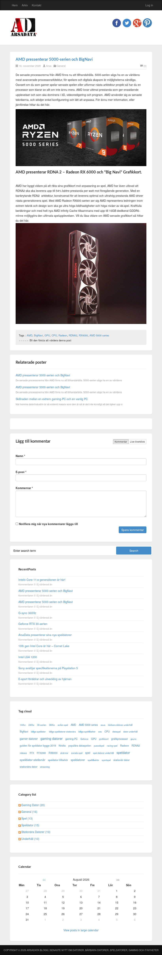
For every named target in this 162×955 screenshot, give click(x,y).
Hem (15, 5)
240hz (31, 724)
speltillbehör (93, 760)
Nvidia (62, 745)
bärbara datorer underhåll (120, 724)
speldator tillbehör (58, 760)
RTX (32, 752)
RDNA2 (73, 335)
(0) (144, 66)
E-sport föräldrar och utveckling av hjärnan (45, 679)
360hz (52, 724)
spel (87, 753)
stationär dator (121, 760)
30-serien (41, 724)
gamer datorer (29, 739)
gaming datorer (51, 738)
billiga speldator (38, 731)
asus (103, 724)
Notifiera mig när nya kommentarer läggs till (48, 524)
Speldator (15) (30, 825)
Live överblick (137, 441)
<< (44, 879)
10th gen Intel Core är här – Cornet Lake (43, 646)
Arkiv (25, 5)
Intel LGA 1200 (27, 657)
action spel (63, 724)
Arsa (48, 66)
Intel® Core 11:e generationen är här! (41, 580)
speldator (123, 752)
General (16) (29, 812)
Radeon (62, 335)
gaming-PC (71, 739)
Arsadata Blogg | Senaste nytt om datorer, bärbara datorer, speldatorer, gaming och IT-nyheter (93, 950)
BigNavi (38, 335)
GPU (47, 335)
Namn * (20, 456)
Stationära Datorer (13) (35, 832)
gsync (134, 738)
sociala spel (76, 752)
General (61, 66)
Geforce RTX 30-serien (32, 624)
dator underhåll (130, 731)
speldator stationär (32, 759)
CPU (54, 335)
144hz (23, 724)
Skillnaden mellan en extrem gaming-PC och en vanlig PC (52, 399)
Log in (149, 5)
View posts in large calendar (81, 930)
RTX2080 (41, 752)
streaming (45, 766)
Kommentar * (24, 488)
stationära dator (28, 767)
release (23, 752)
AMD (29, 335)
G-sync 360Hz (27, 613)
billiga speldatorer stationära (62, 731)
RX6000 (83, 335)
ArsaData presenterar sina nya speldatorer (45, 635)
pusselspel (99, 745)
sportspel (106, 760)
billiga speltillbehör (86, 731)
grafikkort (103, 738)
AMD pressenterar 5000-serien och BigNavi (54, 60)
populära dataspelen (79, 745)
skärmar (64, 752)
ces (100, 731)
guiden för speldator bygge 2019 (38, 745)
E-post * (21, 472)
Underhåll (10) (30, 839)
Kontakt (36, 5)
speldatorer (78, 760)
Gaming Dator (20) (33, 805)
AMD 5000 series (99, 335)
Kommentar (121, 441)
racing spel (112, 745)
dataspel (116, 731)
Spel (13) (27, 818)
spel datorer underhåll (103, 752)
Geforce (84, 738)
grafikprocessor (119, 739)
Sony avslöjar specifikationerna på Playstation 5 (48, 668)
